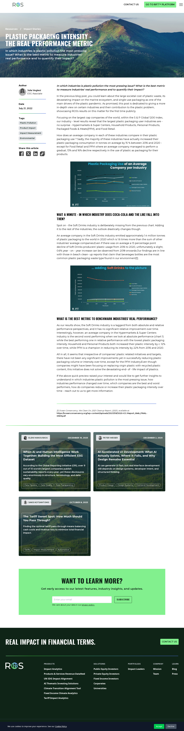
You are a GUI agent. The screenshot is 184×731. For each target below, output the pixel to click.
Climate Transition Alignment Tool (64, 688)
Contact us (170, 641)
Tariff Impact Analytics (64, 698)
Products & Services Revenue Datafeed (64, 673)
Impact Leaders (136, 668)
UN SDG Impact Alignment (64, 678)
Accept (159, 726)
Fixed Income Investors (106, 678)
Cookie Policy (61, 726)
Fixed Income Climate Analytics (64, 693)
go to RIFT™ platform (161, 4)
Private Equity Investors (106, 673)
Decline (171, 726)
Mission (158, 668)
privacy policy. (88, 605)
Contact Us (132, 4)
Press (175, 673)
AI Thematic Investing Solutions (64, 683)
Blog (175, 668)
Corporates (106, 683)
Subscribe (123, 599)
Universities (106, 688)
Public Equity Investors (106, 668)
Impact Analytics (64, 668)
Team (158, 673)
